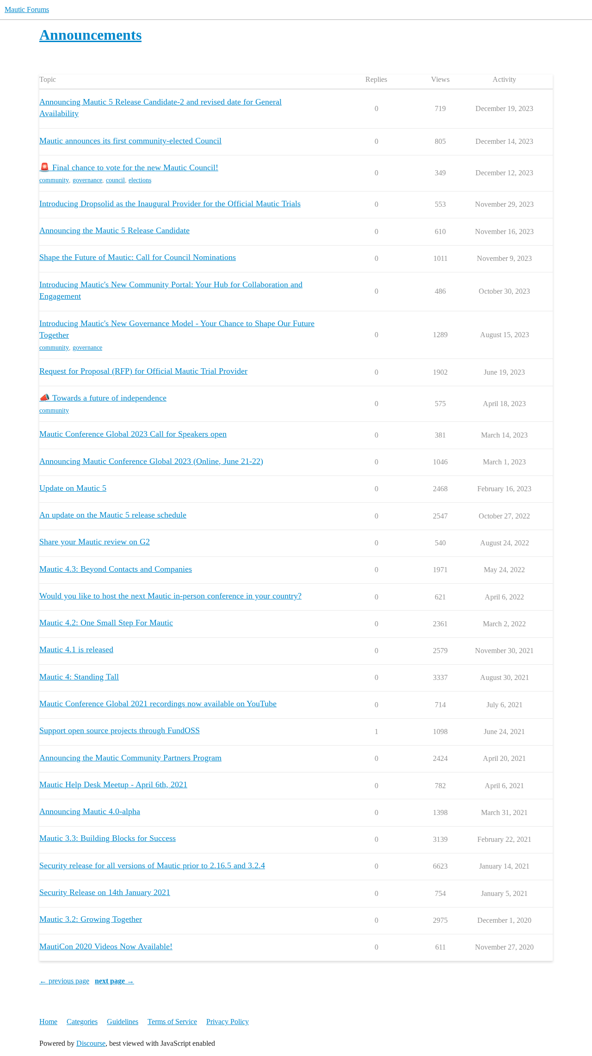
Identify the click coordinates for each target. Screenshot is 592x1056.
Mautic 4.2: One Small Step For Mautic (106, 622)
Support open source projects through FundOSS (119, 730)
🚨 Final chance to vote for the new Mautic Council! (128, 167)
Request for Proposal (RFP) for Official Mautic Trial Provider (143, 371)
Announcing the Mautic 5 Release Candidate (114, 230)
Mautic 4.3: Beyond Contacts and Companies (115, 569)
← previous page (64, 981)
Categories (82, 1021)
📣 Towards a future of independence (102, 397)
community (54, 180)
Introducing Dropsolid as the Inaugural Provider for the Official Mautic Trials (170, 203)
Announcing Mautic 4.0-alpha (89, 811)
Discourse (90, 1043)
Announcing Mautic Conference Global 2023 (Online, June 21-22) (151, 461)
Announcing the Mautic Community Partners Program (130, 757)
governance (87, 180)
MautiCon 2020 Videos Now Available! (106, 946)
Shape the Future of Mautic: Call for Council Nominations (137, 257)
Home (48, 1021)
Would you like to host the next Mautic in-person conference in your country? (170, 595)
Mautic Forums (27, 9)
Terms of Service (172, 1021)
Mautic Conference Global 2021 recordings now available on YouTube (158, 703)
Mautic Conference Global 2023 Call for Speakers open (133, 433)
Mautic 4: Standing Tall (79, 676)
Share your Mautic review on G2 (94, 541)
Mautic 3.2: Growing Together (90, 919)
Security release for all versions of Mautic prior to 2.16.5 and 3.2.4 (152, 865)
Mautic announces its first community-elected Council (130, 140)
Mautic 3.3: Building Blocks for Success (107, 838)
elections (140, 180)
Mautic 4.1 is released (76, 649)
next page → (114, 981)
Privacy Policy (227, 1021)
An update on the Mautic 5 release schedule (112, 514)
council (115, 180)
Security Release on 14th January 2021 (104, 892)
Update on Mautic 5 (72, 488)
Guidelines (122, 1021)
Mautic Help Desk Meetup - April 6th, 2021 (113, 784)
